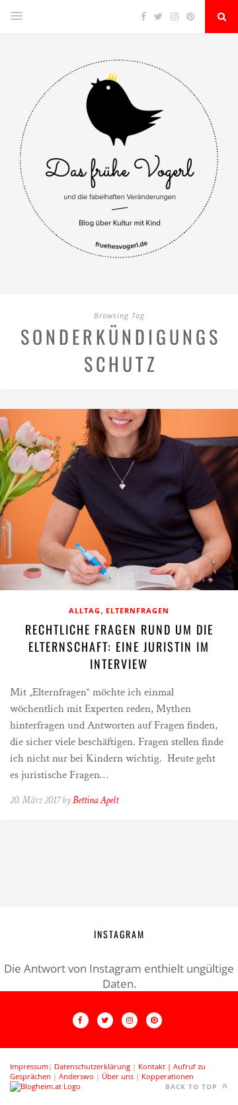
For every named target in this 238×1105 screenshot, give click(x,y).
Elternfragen (137, 610)
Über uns (118, 1076)
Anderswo (76, 1076)
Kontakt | (155, 1066)
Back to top (192, 1086)
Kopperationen (167, 1076)
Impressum (29, 1066)
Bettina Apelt (95, 800)
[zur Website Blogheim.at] (45, 1086)
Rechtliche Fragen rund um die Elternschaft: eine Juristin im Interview (119, 646)
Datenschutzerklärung (92, 1066)
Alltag (84, 610)
